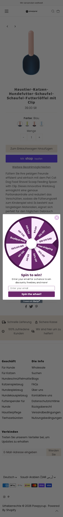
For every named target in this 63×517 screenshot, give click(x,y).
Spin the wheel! (31, 294)
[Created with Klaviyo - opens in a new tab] (31, 301)
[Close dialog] (56, 217)
